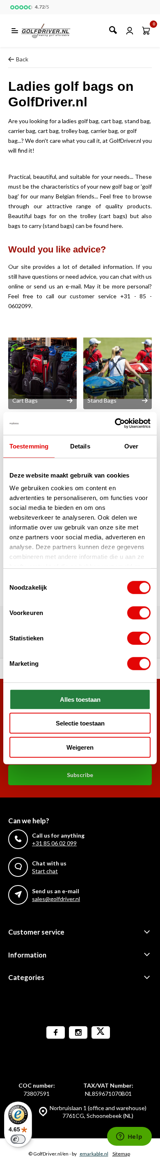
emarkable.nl (94, 1154)
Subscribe (80, 774)
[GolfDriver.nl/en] (54, 30)
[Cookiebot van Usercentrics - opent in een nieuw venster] (115, 423)
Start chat (45, 870)
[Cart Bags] (42, 368)
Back (22, 59)
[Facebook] (55, 1032)
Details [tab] (80, 445)
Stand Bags (102, 400)
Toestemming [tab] (28, 445)
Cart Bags (25, 400)
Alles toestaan (80, 699)
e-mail (73, 286)
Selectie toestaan (80, 723)
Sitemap (121, 1154)
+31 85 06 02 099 (54, 843)
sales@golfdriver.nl (56, 898)
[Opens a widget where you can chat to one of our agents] (129, 1137)
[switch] (139, 612)
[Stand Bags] (117, 368)
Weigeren (80, 746)
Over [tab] (131, 445)
